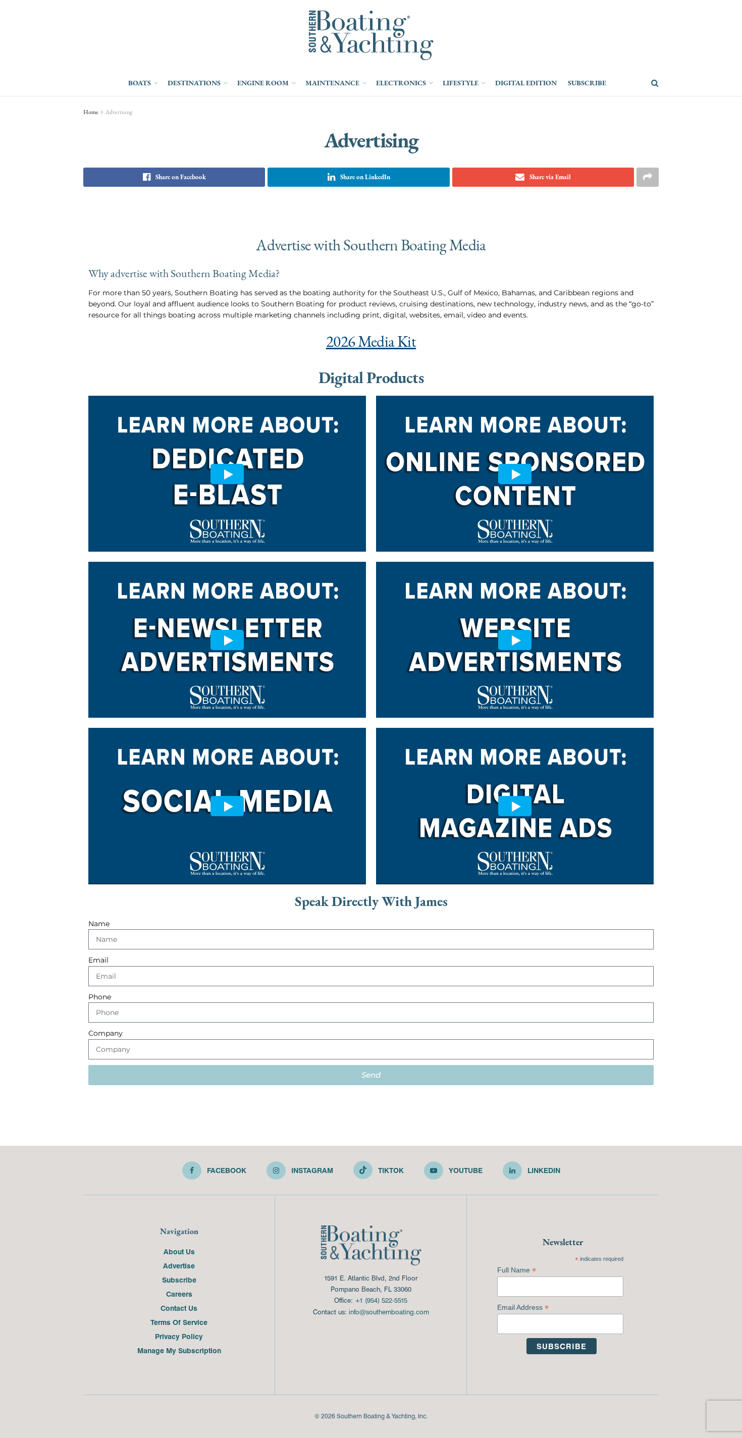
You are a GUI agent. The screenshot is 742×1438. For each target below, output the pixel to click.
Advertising (118, 112)
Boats (139, 83)
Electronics (401, 83)
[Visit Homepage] (371, 35)
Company (105, 1033)
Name (99, 923)
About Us (179, 1251)
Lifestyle (461, 83)
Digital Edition (526, 83)
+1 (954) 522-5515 (381, 1300)
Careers (179, 1293)
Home (90, 112)
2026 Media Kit (371, 341)
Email (98, 960)
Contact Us (179, 1307)
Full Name (516, 1270)
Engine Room (263, 83)
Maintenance (332, 83)
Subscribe (587, 83)
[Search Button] (655, 83)
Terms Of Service (178, 1321)
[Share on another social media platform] (648, 177)
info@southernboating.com (389, 1311)
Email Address (523, 1307)
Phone (99, 996)
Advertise (179, 1265)
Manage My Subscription (179, 1350)
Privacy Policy (179, 1336)
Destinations (194, 83)
